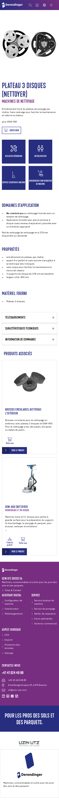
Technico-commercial (45, 624)
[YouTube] (3, 696)
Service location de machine (44, 602)
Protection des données (12, 646)
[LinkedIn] (7, 696)
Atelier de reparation (45, 614)
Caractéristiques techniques (22, 328)
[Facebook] (16, 696)
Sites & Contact (13, 590)
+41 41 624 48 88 (12, 673)
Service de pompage (44, 609)
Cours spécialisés (43, 619)
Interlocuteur (12, 609)
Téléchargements (15, 317)
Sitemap (9, 653)
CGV (7, 635)
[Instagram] (12, 696)
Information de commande (20, 339)
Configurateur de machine (13, 602)
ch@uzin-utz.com (17, 690)
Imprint (9, 640)
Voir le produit (17, 450)
